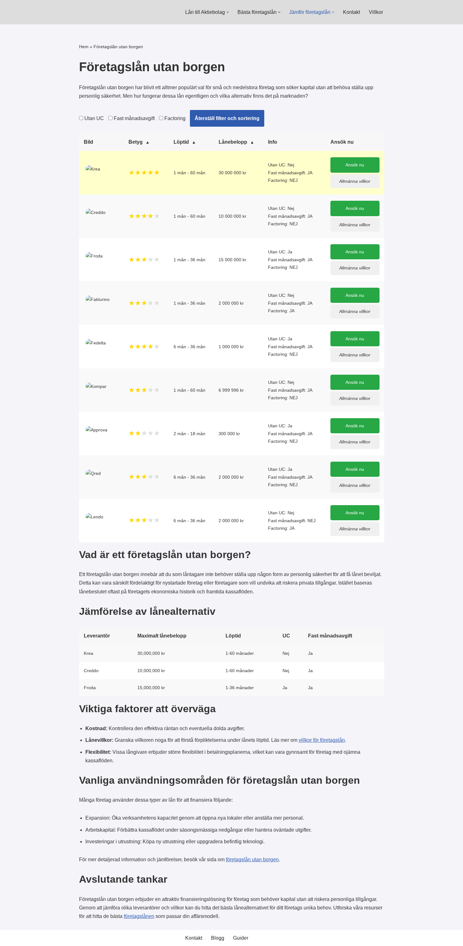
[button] (227, 12)
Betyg (136, 142)
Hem (84, 46)
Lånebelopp (233, 142)
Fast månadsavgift (133, 118)
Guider (240, 938)
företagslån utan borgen (252, 859)
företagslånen (139, 916)
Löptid (181, 142)
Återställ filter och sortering (227, 118)
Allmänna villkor (354, 181)
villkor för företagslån (322, 740)
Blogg (217, 938)
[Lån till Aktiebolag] (102, 12)
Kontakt (351, 12)
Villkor (376, 12)
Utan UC (93, 118)
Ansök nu (355, 164)
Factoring (174, 118)
